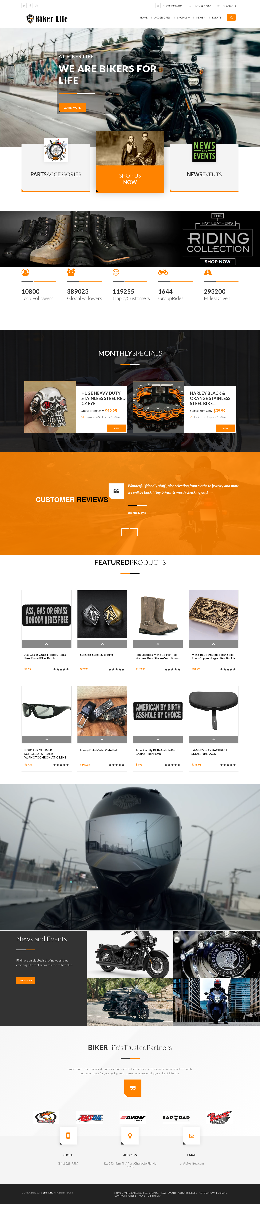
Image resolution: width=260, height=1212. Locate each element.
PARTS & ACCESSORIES (135, 1192)
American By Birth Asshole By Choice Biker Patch (155, 751)
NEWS (200, 17)
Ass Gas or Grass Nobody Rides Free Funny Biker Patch (45, 656)
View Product (46, 644)
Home (144, 17)
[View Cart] (218, 5)
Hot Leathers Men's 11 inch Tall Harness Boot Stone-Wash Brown (157, 656)
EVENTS (216, 17)
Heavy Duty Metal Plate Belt (99, 750)
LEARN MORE (72, 93)
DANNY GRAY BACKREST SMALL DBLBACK (209, 751)
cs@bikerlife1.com (172, 5)
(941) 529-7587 (203, 5)
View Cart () (230, 5)
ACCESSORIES (162, 17)
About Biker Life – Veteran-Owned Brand (202, 1192)
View (117, 428)
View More (26, 980)
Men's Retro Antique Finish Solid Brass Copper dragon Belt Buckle (213, 656)
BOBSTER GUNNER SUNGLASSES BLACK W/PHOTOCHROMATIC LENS (45, 753)
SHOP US (182, 17)
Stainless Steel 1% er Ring (96, 654)
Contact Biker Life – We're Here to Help (137, 1195)
